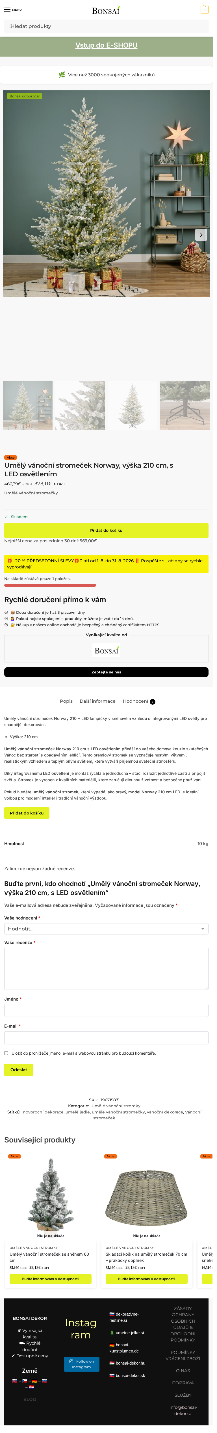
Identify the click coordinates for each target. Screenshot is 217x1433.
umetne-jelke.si (130, 1332)
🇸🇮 (44, 1380)
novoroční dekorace (43, 1112)
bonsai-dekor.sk (130, 1375)
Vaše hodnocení (22, 918)
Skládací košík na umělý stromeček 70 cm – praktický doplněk (146, 1257)
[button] (204, 10)
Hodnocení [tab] (138, 701)
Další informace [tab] (98, 701)
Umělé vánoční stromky (116, 1105)
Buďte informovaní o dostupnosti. (50, 1279)
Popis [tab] (66, 701)
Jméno (13, 999)
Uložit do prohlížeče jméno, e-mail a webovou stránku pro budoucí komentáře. (84, 1053)
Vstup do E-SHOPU (106, 45)
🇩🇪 (34, 1380)
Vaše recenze (20, 942)
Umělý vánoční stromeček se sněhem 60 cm (49, 1257)
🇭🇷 (31, 1387)
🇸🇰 (15, 1380)
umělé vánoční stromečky (118, 1112)
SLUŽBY (183, 1395)
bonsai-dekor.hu (130, 1363)
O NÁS (183, 1370)
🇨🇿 (24, 1380)
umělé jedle (78, 1112)
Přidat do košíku (106, 530)
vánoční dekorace (165, 1112)
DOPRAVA (183, 1382)
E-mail (12, 1026)
